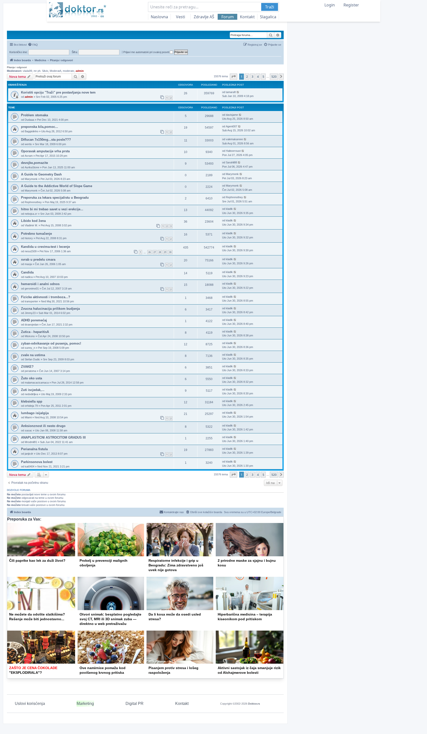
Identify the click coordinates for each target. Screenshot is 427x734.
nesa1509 (31, 251)
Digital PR (135, 703)
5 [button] (263, 76)
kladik (229, 208)
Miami (28, 417)
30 (170, 252)
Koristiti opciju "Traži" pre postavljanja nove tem (58, 92)
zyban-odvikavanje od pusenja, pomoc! (51, 343)
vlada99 (27, 70)
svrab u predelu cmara (38, 259)
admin (80, 70)
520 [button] (274, 76)
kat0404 (29, 466)
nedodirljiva (31, 394)
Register (351, 5)
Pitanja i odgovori (17, 67)
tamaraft (231, 92)
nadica (29, 276)
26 (149, 252)
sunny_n (30, 347)
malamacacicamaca (37, 382)
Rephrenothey (33, 202)
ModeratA (55, 70)
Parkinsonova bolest (36, 462)
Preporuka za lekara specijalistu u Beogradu (55, 197)
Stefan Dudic (32, 359)
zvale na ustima (33, 355)
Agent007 (231, 126)
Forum (227, 16)
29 (165, 252)
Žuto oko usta (31, 378)
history (29, 238)
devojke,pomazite (34, 163)
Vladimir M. (31, 225)
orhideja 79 (31, 405)
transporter (31, 301)
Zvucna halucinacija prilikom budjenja (50, 308)
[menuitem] (33, 45)
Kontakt (247, 16)
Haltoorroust (233, 150)
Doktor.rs (254, 703)
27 (154, 252)
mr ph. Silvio (41, 70)
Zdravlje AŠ (204, 16)
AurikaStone (32, 167)
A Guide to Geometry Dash (41, 174)
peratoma (30, 370)
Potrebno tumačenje (36, 233)
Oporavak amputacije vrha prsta (45, 151)
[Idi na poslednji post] (238, 92)
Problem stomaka (34, 115)
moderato (68, 70)
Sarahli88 (231, 162)
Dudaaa (29, 119)
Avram (29, 155)
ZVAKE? (27, 366)
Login (329, 5)
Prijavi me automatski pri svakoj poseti (146, 52)
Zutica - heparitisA (35, 332)
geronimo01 (32, 288)
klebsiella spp (31, 401)
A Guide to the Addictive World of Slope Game (56, 186)
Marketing (85, 703)
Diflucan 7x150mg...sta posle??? (46, 139)
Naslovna (159, 16)
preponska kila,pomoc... (39, 127)
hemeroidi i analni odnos (40, 284)
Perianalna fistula (34, 449)
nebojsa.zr (31, 213)
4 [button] (258, 76)
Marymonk (31, 178)
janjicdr (29, 453)
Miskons (30, 336)
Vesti (180, 16)
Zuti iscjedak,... (32, 390)
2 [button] (247, 76)
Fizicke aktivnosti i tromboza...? (45, 297)
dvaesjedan (32, 324)
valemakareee (234, 139)
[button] (233, 76)
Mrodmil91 (31, 442)
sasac (28, 430)
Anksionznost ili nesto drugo (43, 426)
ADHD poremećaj (34, 320)
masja (28, 264)
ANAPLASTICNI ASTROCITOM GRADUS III (53, 437)
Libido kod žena (33, 221)
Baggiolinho (31, 131)
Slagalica (268, 16)
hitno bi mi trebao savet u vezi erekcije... (52, 209)
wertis (28, 144)
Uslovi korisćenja (30, 703)
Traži (269, 7)
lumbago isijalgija (35, 413)
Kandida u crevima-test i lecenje (45, 247)
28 (160, 252)
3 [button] (252, 76)
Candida (27, 272)
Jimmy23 (30, 312)
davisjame (232, 114)
